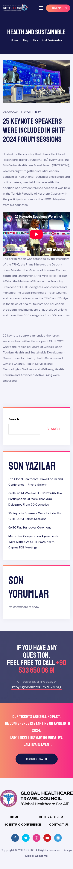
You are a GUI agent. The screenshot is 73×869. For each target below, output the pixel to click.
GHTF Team (34, 111)
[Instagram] (36, 838)
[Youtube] (47, 838)
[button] (58, 8)
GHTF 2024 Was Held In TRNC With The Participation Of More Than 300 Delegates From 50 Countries (35, 499)
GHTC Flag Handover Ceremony (29, 527)
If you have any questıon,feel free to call (36, 659)
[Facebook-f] (15, 838)
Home (14, 817)
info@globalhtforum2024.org (36, 687)
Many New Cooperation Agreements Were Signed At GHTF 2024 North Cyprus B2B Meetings (33, 541)
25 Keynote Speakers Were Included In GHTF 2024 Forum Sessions (34, 130)
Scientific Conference (22, 825)
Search (13, 419)
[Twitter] (26, 838)
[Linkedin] (58, 838)
